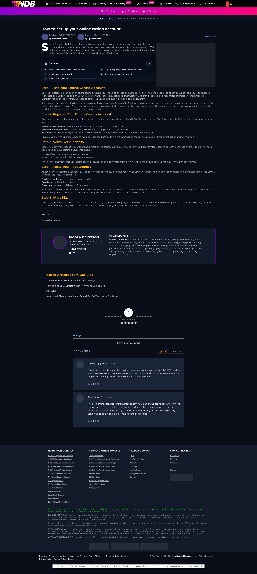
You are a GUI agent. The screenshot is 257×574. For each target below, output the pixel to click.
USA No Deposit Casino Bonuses (60, 456)
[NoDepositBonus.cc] (24, 3)
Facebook (174, 463)
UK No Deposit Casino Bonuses (60, 470)
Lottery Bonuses (54, 491)
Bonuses (83, 4)
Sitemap (133, 477)
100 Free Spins (94, 477)
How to (56, 220)
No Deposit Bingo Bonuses (58, 484)
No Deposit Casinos (55, 481)
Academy (123, 3)
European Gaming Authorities (52, 556)
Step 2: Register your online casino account (124, 70)
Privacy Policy (45, 559)
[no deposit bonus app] (183, 482)
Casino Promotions (96, 456)
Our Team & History (137, 459)
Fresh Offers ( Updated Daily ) (59, 502)
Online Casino (60, 4)
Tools (148, 3)
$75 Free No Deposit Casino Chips (102, 466)
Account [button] (209, 4)
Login (79, 336)
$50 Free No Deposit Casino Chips (102, 470)
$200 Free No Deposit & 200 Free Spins (104, 459)
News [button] (168, 4)
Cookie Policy (60, 559)
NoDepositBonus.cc (92, 509)
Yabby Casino (94, 488)
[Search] (231, 4)
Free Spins (111, 11)
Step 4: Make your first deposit (119, 74)
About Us (133, 463)
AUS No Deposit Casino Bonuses (60, 459)
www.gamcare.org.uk (138, 473)
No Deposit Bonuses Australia (59, 473)
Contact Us (134, 466)
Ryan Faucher (94, 39)
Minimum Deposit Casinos (99, 481)
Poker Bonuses (53, 498)
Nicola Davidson (59, 39)
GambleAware (135, 470)
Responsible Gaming (77, 556)
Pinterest (173, 470)
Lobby (103, 4)
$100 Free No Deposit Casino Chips (102, 463)
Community (189, 4)
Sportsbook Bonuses (56, 495)
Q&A (132, 456)
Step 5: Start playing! (58, 78)
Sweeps (152, 11)
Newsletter (174, 459)
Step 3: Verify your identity (61, 74)
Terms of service (96, 556)
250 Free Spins (94, 473)
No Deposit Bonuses (56, 488)
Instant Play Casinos (97, 484)
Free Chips (133, 11)
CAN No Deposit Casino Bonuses (61, 463)
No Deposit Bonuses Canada (59, 477)
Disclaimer (73, 559)
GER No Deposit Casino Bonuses (61, 466)
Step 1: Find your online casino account (67, 70)
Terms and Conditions (116, 556)
